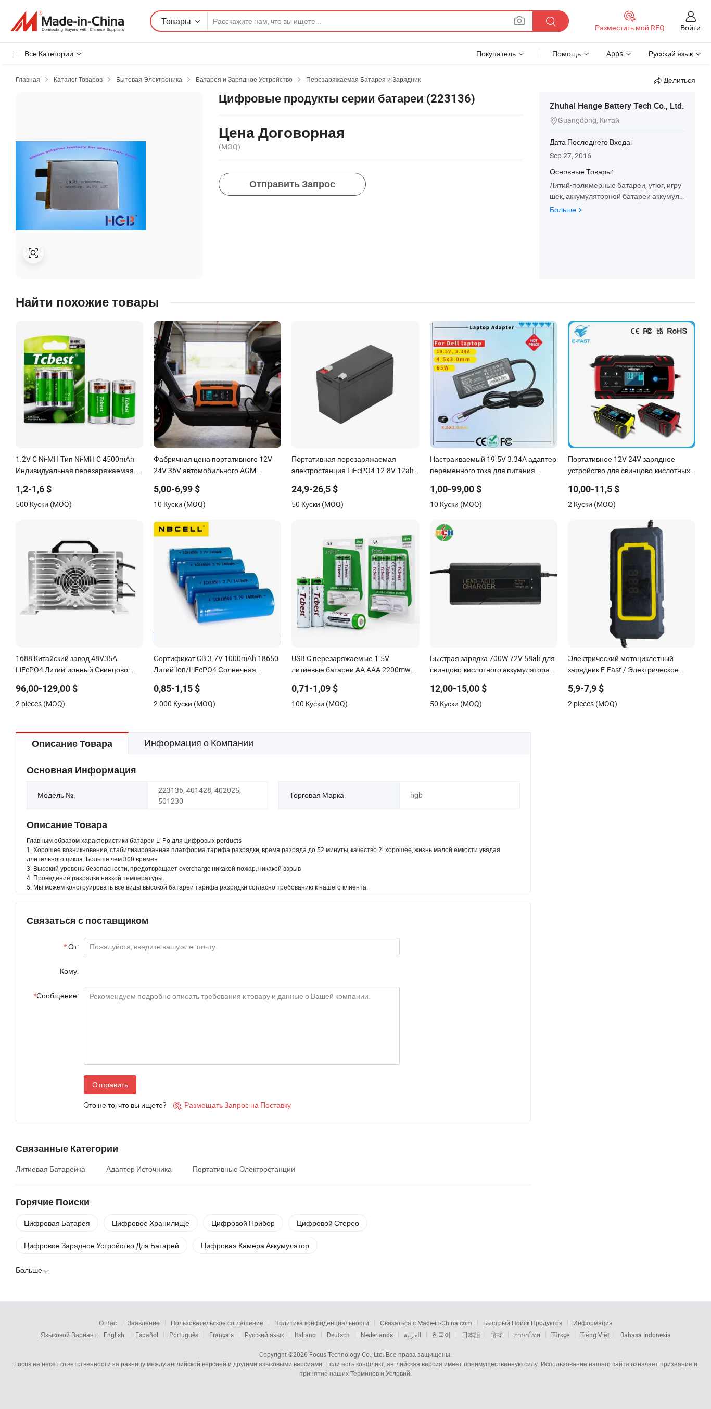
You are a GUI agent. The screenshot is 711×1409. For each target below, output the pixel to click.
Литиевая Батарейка (50, 1169)
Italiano (305, 1334)
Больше (563, 209)
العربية (412, 1334)
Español (146, 1334)
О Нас (108, 1322)
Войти (690, 27)
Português (183, 1334)
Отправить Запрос (292, 184)
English (114, 1334)
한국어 (441, 1334)
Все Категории (48, 53)
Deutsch (338, 1334)
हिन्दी (497, 1334)
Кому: (69, 971)
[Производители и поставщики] (67, 21)
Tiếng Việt (595, 1334)
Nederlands (377, 1334)
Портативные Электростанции (244, 1169)
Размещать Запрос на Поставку (232, 1105)
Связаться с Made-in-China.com (426, 1322)
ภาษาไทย (527, 1334)
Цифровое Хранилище (150, 1223)
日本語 (471, 1334)
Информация (593, 1322)
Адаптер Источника (139, 1169)
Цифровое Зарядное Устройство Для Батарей (101, 1245)
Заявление (144, 1322)
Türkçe (560, 1334)
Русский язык (264, 1334)
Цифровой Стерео (328, 1223)
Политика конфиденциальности (321, 1322)
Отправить (110, 1084)
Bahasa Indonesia (645, 1334)
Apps (614, 53)
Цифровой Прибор (243, 1223)
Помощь (566, 53)
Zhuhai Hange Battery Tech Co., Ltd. (617, 105)
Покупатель (496, 53)
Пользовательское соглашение (217, 1322)
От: (71, 946)
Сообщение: (56, 995)
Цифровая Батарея (57, 1223)
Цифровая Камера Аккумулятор (255, 1245)
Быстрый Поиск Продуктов (522, 1322)
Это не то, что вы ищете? (125, 1105)
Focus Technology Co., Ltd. (346, 1354)
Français (221, 1334)
